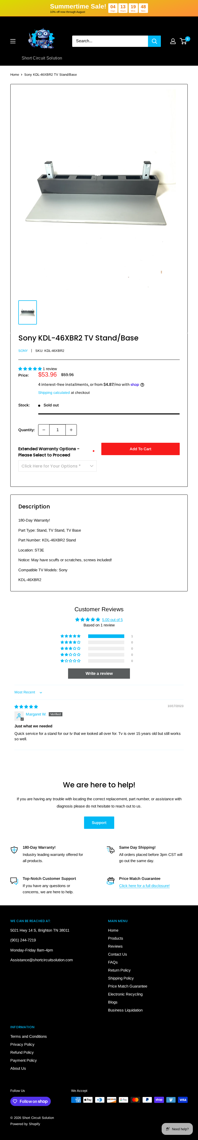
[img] (26, 706)
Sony (23, 351)
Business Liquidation (125, 1010)
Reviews (115, 946)
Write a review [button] (99, 673)
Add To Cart (140, 449)
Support (99, 822)
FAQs (113, 962)
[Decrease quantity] (43, 429)
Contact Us (117, 954)
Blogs (113, 1002)
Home (14, 74)
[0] (183, 41)
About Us (18, 1068)
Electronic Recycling (125, 994)
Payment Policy (23, 1060)
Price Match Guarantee (127, 986)
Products (115, 938)
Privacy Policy (22, 1044)
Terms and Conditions (28, 1036)
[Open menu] (12, 41)
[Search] (154, 41)
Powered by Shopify (25, 1124)
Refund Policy (22, 1052)
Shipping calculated (54, 392)
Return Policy (119, 970)
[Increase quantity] (71, 429)
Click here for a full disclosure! (144, 885)
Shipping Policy (121, 978)
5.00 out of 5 (112, 619)
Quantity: (26, 430)
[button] (30, 369)
